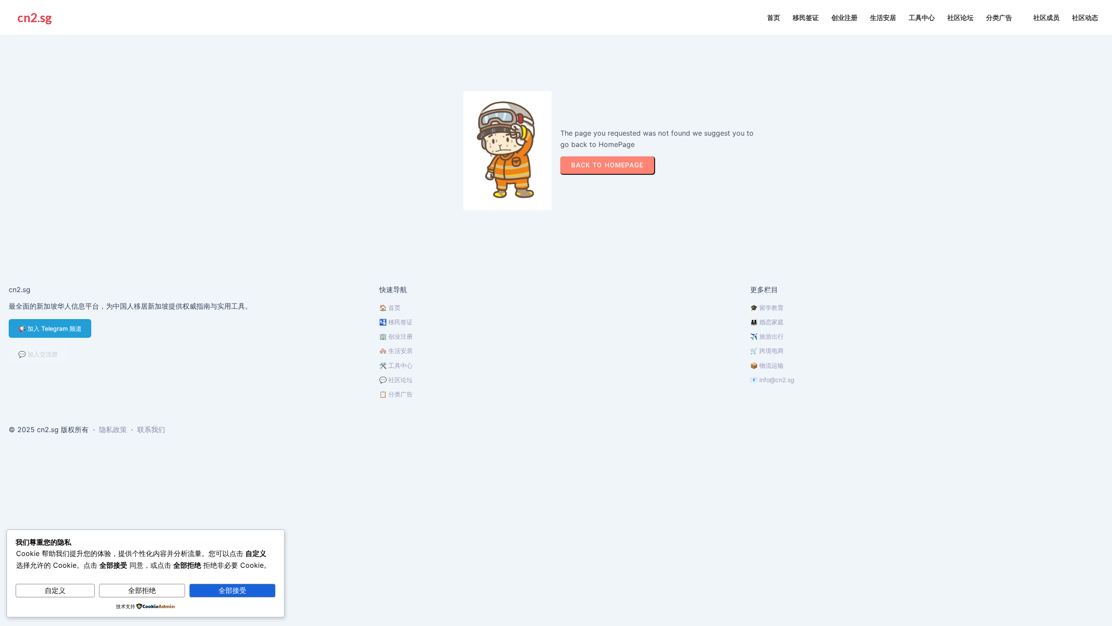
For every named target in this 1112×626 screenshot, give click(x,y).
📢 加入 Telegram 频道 (50, 328)
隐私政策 (113, 429)
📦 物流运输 (767, 365)
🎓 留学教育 (767, 307)
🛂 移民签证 (396, 322)
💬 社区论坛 (396, 379)
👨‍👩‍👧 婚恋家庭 (767, 322)
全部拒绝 (142, 590)
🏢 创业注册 (396, 336)
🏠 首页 (389, 307)
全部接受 (232, 590)
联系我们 (151, 429)
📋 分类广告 (396, 394)
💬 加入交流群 (38, 354)
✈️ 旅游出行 (767, 336)
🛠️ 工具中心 (396, 365)
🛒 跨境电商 (767, 350)
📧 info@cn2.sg (772, 379)
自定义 (55, 590)
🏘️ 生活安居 (396, 350)
